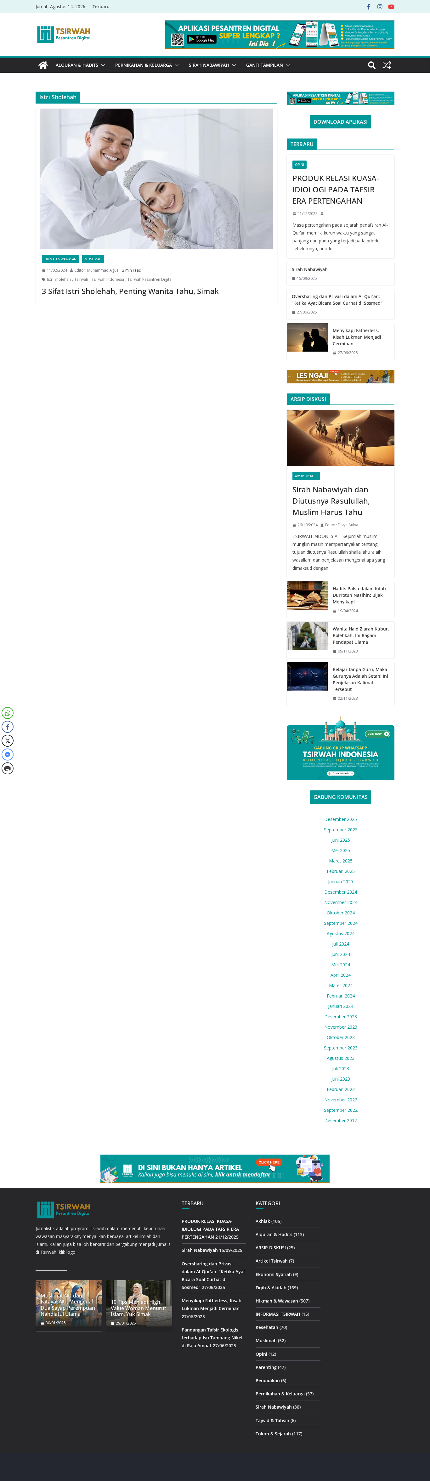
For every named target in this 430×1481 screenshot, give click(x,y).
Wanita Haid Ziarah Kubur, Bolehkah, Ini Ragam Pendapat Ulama (361, 635)
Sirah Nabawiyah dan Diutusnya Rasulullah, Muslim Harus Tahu (331, 500)
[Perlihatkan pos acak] (386, 65)
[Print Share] (8, 768)
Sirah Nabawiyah (209, 65)
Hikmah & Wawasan (60, 259)
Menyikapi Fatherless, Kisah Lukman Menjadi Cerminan (357, 337)
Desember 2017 (340, 1120)
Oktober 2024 (341, 913)
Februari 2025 (341, 871)
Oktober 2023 (341, 1037)
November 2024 (340, 902)
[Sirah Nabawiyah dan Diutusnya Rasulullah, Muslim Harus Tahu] (340, 438)
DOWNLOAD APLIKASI (341, 121)
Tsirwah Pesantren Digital (150, 279)
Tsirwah (81, 279)
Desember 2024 (340, 892)
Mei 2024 (340, 965)
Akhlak (263, 1221)
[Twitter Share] (8, 741)
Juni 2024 (340, 954)
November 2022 (340, 1100)
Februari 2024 (341, 996)
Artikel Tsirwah (272, 1261)
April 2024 (341, 975)
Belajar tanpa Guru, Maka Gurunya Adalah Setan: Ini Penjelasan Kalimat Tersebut (360, 679)
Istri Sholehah (59, 279)
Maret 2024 (341, 985)
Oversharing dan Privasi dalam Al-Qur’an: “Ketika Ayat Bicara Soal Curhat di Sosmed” (337, 299)
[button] (101, 65)
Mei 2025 (340, 850)
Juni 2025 (340, 840)
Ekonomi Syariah (274, 1274)
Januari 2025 (340, 882)
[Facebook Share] (8, 727)
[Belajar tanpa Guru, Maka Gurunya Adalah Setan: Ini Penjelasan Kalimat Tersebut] (307, 684)
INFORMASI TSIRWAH (278, 1314)
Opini (299, 164)
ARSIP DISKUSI (306, 476)
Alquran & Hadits (77, 65)
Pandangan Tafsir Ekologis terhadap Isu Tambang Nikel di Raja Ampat (212, 1337)
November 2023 (340, 1027)
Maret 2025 (341, 861)
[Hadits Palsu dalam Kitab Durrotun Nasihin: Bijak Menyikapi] (307, 599)
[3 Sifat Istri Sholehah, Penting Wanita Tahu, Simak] (156, 179)
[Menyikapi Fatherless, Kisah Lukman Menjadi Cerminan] (307, 341)
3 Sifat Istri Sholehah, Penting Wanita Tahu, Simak (130, 291)
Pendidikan (268, 1380)
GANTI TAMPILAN (264, 65)
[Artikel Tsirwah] (43, 65)
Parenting (266, 1367)
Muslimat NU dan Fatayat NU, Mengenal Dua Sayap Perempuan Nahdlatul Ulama (68, 1305)
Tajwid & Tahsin (272, 1420)
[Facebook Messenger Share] (8, 754)
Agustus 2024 (340, 933)
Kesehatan (267, 1327)
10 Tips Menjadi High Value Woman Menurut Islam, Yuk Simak (138, 1308)
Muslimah (93, 259)
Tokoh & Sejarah (273, 1434)
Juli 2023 (340, 1068)
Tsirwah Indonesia (108, 279)
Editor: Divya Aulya (341, 525)
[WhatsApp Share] (8, 713)
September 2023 (341, 1048)
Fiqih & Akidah (271, 1288)
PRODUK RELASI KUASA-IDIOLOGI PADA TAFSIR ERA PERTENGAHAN (335, 189)
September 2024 (341, 923)
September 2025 (341, 830)
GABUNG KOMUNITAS (341, 797)
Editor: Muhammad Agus (96, 270)
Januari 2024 (340, 1006)
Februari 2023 (341, 1089)
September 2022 (341, 1110)
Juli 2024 (340, 944)
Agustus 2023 (340, 1058)
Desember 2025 (340, 819)
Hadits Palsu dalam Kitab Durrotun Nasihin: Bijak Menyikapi (359, 595)
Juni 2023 (340, 1079)
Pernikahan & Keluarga (143, 65)
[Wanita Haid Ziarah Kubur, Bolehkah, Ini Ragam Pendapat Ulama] (307, 640)
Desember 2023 (340, 1017)
